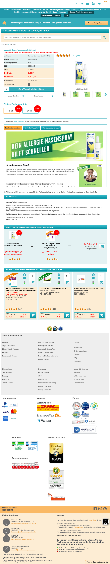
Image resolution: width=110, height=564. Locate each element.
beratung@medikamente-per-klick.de (23, 532)
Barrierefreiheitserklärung (47, 383)
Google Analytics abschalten (81, 12)
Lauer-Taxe (92, 520)
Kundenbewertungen (51, 128)
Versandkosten (79, 527)
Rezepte (77, 342)
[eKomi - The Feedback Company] (49, 329)
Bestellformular (79, 383)
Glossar (77, 354)
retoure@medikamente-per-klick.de (22, 539)
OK (67, 15)
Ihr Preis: (88, 244)
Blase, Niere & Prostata (10, 349)
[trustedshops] (55, 329)
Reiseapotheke (43, 359)
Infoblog (5, 376)
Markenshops (7, 369)
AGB (40, 376)
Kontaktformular (43, 372)
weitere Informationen (51, 15)
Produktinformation (12, 128)
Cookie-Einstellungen (45, 386)
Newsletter (77, 361)
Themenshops (7, 372)
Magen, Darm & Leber (46, 352)
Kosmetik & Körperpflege (46, 349)
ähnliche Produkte (31, 128)
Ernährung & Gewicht (9, 356)
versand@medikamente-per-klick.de (23, 550)
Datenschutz (42, 379)
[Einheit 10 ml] (30, 111)
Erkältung (5, 352)
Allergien (5, 342)
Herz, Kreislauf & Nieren (46, 342)
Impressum (42, 369)
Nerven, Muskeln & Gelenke (48, 356)
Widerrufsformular (80, 376)
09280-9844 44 (7, 510)
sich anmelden (19, 121)
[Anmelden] (99, 3)
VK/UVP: (88, 246)
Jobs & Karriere (7, 383)
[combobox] (52, 37)
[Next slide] (106, 94)
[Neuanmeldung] (93, 3)
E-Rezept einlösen (80, 351)
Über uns (5, 379)
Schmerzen (78, 347)
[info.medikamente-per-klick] (105, 509)
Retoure (77, 372)
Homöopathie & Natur (45, 345)
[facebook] (96, 509)
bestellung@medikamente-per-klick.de (24, 523)
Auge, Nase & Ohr (8, 345)
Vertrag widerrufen (44, 389)
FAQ (75, 358)
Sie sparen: (90, 249)
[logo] (4, 4)
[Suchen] (104, 37)
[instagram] (100, 509)
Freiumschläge (79, 379)
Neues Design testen (96, 23)
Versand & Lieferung (81, 369)
